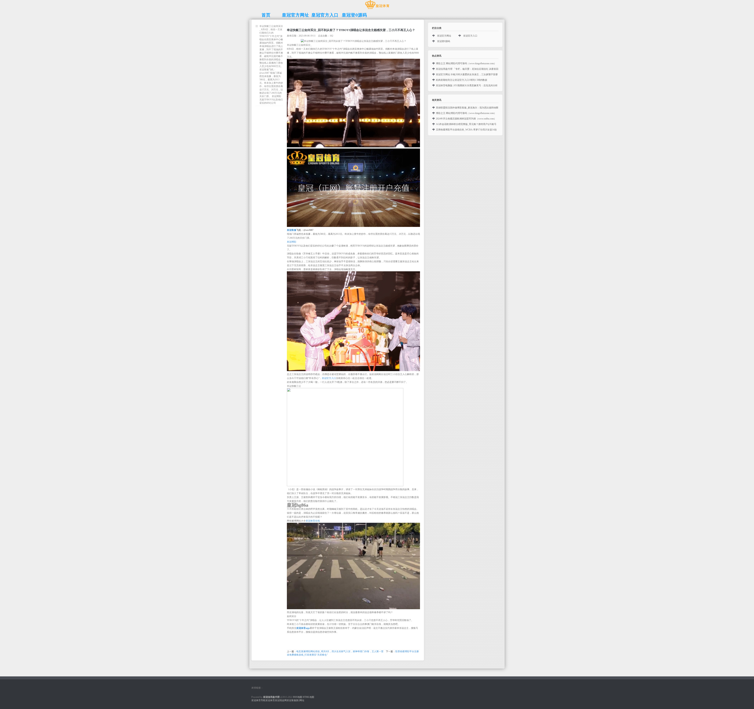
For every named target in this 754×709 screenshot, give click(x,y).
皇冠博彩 (291, 241)
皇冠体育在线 (313, 520)
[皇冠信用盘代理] (377, 9)
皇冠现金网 (281, 700)
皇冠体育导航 (258, 700)
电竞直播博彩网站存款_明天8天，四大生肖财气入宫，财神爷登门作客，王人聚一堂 (339, 651)
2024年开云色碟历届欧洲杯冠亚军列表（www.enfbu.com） (466, 118)
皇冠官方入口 (329, 378)
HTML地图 (308, 697)
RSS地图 (297, 697)
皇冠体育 (270, 700)
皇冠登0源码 (443, 41)
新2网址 (300, 700)
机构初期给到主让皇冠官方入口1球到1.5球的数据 (461, 80)
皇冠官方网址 (444, 35)
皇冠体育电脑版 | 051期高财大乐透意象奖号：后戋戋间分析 (467, 85)
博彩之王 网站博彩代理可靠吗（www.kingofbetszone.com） (466, 63)
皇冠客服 (291, 700)
